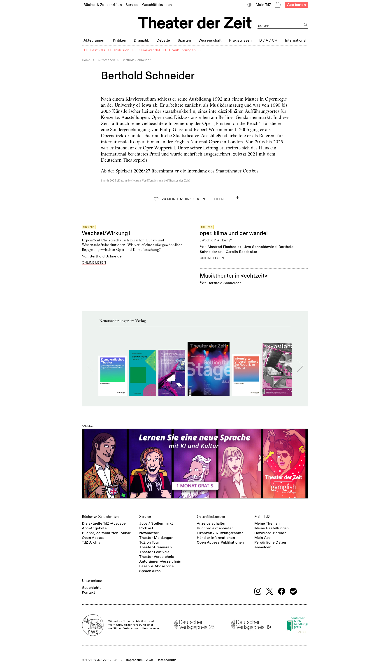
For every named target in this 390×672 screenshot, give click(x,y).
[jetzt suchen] (306, 24)
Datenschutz (166, 660)
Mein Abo (262, 537)
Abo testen (296, 4)
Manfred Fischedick (224, 247)
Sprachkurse (150, 571)
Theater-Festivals (154, 552)
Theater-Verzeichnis (156, 556)
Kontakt (88, 592)
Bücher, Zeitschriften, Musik (106, 533)
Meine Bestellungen (271, 528)
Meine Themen (267, 523)
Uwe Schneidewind (260, 247)
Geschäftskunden (211, 516)
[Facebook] (281, 591)
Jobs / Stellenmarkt (156, 523)
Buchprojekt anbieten (215, 528)
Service (145, 516)
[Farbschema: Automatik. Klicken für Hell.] (249, 4)
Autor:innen (106, 60)
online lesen (94, 262)
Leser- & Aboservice (156, 566)
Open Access (93, 537)
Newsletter (149, 533)
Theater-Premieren (155, 547)
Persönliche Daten (270, 542)
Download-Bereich (270, 533)
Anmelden (263, 547)
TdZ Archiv (91, 542)
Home (86, 60)
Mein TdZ (262, 516)
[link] (103, 4)
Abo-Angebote (94, 528)
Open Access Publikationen (220, 542)
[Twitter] (269, 591)
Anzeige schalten (211, 523)
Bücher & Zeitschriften (100, 516)
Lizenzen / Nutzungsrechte (220, 533)
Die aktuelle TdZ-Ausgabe (104, 523)
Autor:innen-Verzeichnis (160, 561)
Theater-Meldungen (156, 537)
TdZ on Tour (149, 542)
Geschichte (92, 587)
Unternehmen (93, 580)
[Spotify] (293, 591)
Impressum (134, 660)
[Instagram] (258, 591)
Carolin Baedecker (242, 252)
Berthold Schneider (106, 256)
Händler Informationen (216, 537)
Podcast (146, 528)
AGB (149, 660)
